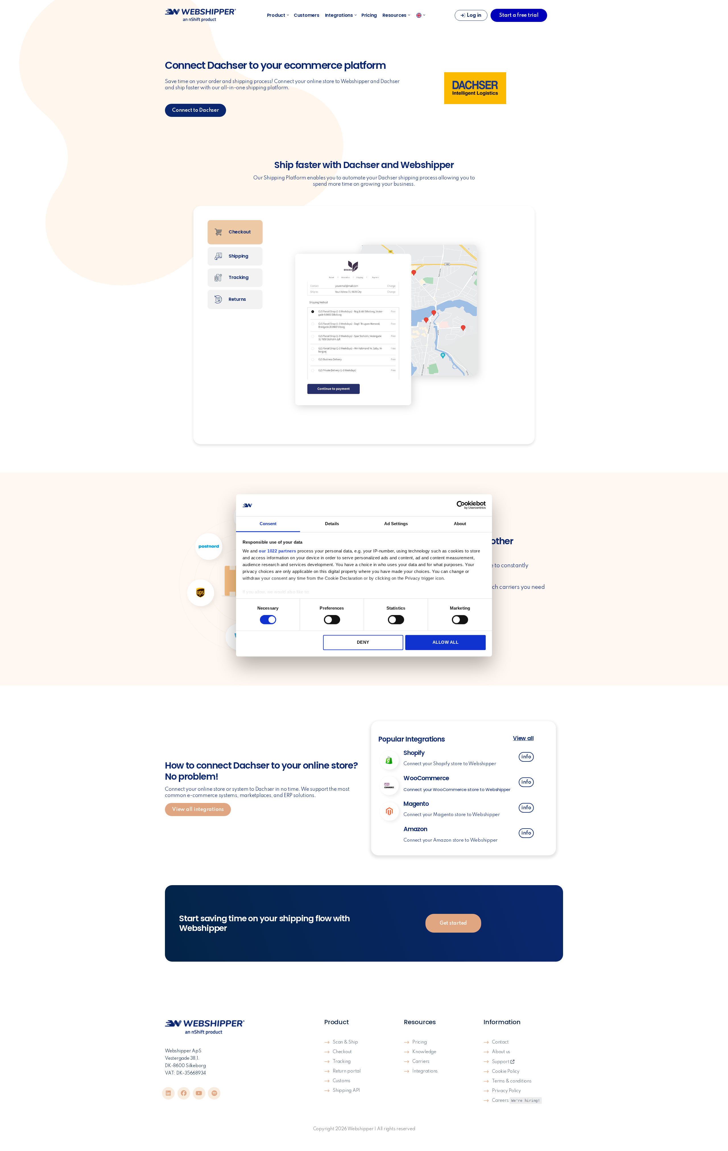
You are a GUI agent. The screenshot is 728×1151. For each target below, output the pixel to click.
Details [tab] (332, 523)
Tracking (342, 1061)
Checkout (342, 1052)
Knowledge (424, 1052)
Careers (516, 1100)
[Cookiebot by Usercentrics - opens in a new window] (461, 505)
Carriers (420, 1061)
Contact (500, 1042)
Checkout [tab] (239, 232)
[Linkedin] (168, 1093)
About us (501, 1052)
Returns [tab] (237, 299)
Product (276, 15)
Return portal (347, 1071)
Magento (416, 804)
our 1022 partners (277, 551)
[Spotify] (214, 1093)
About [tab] (460, 523)
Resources (394, 15)
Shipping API (346, 1090)
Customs (341, 1081)
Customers (306, 15)
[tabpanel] (394, 325)
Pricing (369, 15)
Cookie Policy (506, 1071)
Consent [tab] (268, 523)
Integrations (339, 15)
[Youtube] (199, 1093)
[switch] (332, 620)
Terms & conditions (511, 1081)
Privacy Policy (506, 1091)
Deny (363, 642)
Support (501, 1062)
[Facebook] (183, 1093)
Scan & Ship (345, 1042)
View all (523, 738)
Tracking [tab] (238, 277)
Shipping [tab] (238, 256)
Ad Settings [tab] (396, 523)
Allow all (446, 642)
